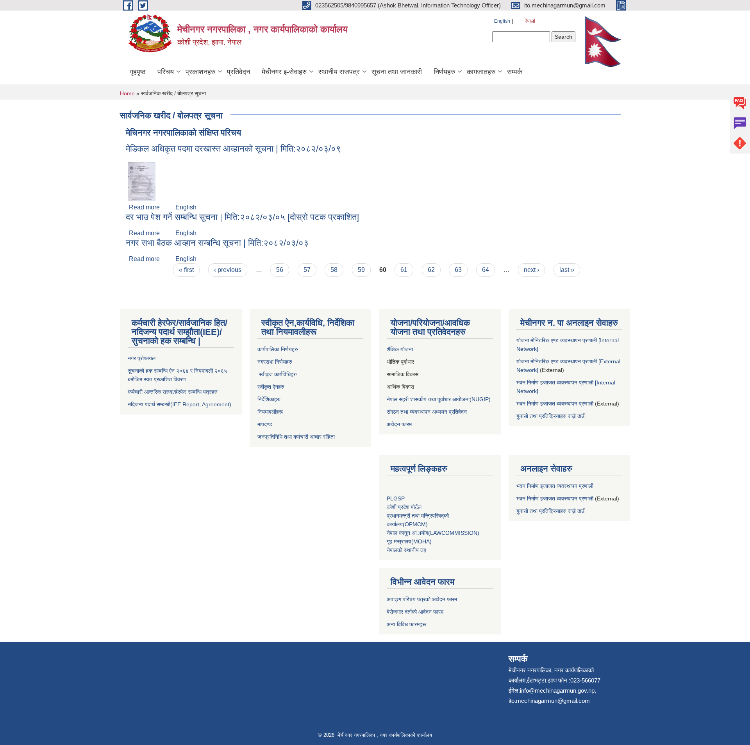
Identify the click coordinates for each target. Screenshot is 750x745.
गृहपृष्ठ (138, 72)
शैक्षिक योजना (400, 349)
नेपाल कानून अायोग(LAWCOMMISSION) (433, 533)
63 (458, 269)
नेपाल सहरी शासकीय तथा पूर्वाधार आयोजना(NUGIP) (439, 399)
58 (334, 269)
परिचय (165, 72)
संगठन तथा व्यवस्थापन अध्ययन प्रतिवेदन (427, 412)
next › (531, 269)
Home (127, 93)
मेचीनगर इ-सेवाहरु (284, 72)
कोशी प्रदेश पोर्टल (404, 507)
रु (295, 374)
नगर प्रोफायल (142, 358)
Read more (144, 207)
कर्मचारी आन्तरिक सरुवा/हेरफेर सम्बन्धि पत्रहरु (173, 392)
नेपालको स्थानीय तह (406, 550)
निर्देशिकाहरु (269, 399)
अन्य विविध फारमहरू (407, 624)
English (502, 21)
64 (485, 269)
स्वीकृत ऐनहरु (271, 387)
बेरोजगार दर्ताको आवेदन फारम (415, 612)
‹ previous (227, 269)
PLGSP (396, 498)
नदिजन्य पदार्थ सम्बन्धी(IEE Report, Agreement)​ (179, 404)
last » (566, 269)
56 (279, 269)
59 (361, 269)
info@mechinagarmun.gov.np (557, 690)
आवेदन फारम (399, 424)
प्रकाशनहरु (200, 72)
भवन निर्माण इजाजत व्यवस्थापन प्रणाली (554, 403)
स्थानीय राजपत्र (339, 72)
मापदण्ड (264, 424)
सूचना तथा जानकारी (396, 72)
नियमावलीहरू (270, 412)
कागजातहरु (481, 72)
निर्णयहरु (444, 72)
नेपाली (530, 21)
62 (431, 269)
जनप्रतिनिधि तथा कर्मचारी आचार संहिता (296, 437)
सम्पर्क (514, 72)
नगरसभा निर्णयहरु (274, 362)
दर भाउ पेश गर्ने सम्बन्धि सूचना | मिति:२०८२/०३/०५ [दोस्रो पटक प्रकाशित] (242, 217)
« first (186, 269)
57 (307, 269)
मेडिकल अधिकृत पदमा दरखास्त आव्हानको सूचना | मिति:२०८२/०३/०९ (233, 149)
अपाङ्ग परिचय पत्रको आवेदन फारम (422, 599)
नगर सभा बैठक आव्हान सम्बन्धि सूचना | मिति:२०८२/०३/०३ (217, 243)
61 (403, 269)
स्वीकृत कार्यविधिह (275, 374)
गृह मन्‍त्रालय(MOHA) (409, 541)
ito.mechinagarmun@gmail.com (549, 700)
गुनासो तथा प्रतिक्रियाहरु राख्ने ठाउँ (552, 416)
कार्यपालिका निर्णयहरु (277, 349)
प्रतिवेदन (238, 72)
